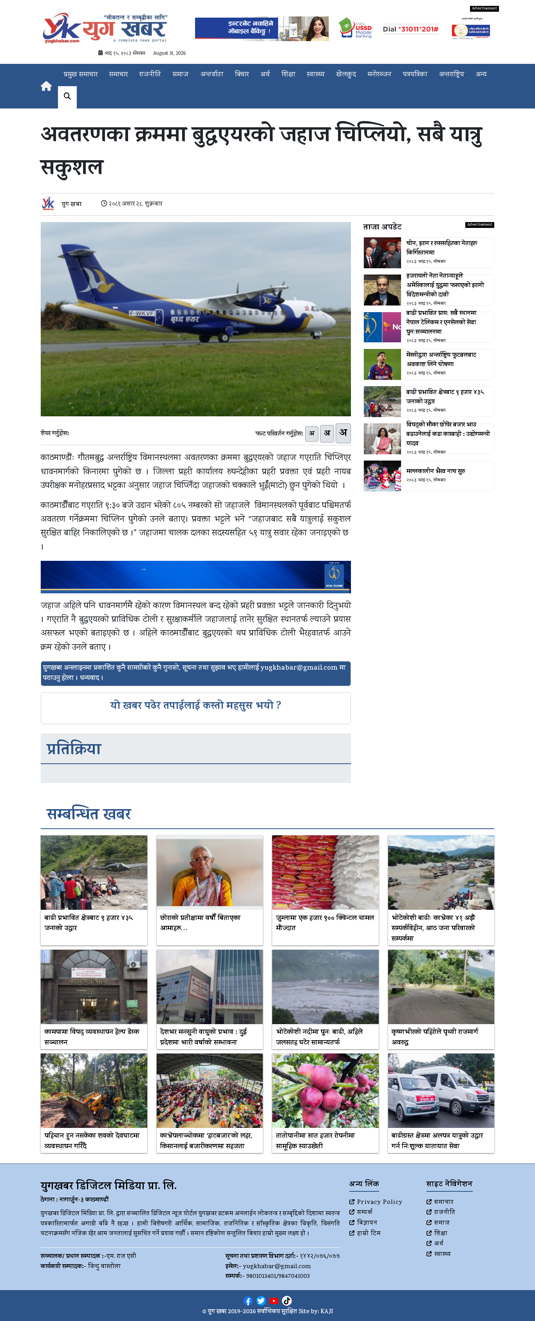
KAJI (326, 1312)
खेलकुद (346, 75)
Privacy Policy (380, 1202)
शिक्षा (288, 75)
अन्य (481, 75)
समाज (181, 75)
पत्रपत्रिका (415, 75)
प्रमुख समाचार (81, 75)
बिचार (242, 75)
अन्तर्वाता (212, 75)
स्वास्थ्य (316, 75)
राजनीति (150, 75)
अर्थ (265, 75)
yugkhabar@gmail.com (277, 1267)
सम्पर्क (365, 1213)
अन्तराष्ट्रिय (451, 75)
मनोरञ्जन (379, 75)
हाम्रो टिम (369, 1234)
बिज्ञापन (367, 1223)
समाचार (118, 75)
